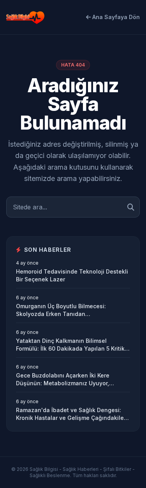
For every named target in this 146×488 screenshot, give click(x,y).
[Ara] (130, 207)
